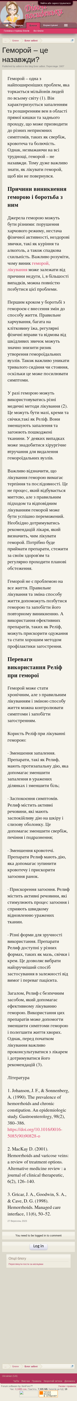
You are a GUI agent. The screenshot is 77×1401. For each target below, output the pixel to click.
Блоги (33, 25)
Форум (19, 25)
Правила (36, 1381)
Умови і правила (67, 1386)
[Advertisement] (38, 1318)
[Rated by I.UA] (28, 1396)
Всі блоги (38, 31)
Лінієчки (25, 1381)
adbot (19, 66)
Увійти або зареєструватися (55, 3)
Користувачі (50, 25)
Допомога (69, 1381)
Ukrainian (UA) (10, 1376)
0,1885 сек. (21, 1389)
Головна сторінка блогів (16, 31)
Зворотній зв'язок (52, 1381)
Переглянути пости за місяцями (26, 1264)
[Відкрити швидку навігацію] (72, 40)
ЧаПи (16, 1381)
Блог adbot (39, 66)
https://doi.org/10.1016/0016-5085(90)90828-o (34, 1132)
